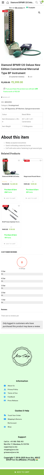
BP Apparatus (10, 109)
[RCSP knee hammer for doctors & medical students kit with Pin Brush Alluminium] (11, 206)
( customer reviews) (16, 77)
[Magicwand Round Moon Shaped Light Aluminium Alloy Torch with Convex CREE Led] (33, 161)
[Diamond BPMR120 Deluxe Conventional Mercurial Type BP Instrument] (11, 161)
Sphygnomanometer (32, 109)
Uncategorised (13, 105)
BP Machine (20, 109)
